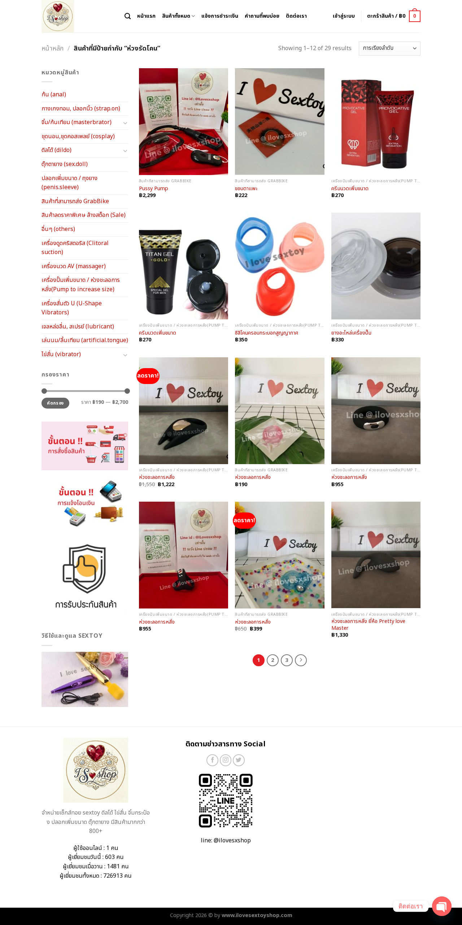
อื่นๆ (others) (58, 229)
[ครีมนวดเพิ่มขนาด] (375, 121)
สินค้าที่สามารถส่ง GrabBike (75, 201)
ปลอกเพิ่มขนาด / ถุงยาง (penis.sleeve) (69, 183)
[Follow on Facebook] (212, 760)
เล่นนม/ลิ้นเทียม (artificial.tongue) (85, 340)
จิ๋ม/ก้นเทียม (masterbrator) (77, 122)
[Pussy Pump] (183, 121)
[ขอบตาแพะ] (279, 121)
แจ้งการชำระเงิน (219, 16)
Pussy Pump (153, 189)
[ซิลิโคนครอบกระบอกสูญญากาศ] (279, 266)
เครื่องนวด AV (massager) (74, 266)
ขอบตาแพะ (246, 189)
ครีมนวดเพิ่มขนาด (350, 189)
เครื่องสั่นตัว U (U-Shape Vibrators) (72, 308)
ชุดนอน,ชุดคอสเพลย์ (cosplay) (78, 136)
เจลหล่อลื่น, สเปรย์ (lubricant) (78, 326)
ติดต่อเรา (296, 16)
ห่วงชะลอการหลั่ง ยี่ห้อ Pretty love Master (368, 625)
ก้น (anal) (54, 94)
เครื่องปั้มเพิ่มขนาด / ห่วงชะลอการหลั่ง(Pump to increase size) (81, 285)
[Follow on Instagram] (226, 760)
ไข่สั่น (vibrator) (61, 354)
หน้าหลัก (53, 48)
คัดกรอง (55, 403)
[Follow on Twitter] (239, 760)
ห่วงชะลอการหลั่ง (157, 477)
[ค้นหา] (128, 16)
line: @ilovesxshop (226, 840)
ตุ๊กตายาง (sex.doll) (65, 164)
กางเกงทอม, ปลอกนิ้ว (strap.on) (81, 108)
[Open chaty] (442, 906)
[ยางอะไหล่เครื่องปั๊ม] (375, 266)
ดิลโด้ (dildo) (56, 150)
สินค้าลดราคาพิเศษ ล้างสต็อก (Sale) (84, 215)
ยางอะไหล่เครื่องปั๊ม (351, 333)
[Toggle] (125, 122)
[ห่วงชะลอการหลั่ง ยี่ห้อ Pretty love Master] (375, 555)
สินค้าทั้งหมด (176, 16)
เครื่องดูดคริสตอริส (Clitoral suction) (75, 248)
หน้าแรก (146, 16)
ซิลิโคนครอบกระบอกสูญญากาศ (266, 333)
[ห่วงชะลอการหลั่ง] (183, 410)
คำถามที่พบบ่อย (262, 16)
